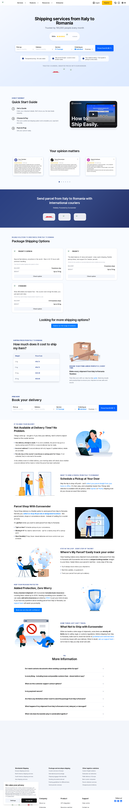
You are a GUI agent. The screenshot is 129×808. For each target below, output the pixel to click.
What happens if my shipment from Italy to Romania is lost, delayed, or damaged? (55, 706)
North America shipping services (24, 773)
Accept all (29, 800)
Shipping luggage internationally (57, 776)
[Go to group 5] (67, 181)
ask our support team (105, 639)
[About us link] (119, 3)
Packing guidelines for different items (59, 782)
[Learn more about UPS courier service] (64, 217)
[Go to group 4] (65, 181)
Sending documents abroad (56, 779)
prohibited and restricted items (103, 636)
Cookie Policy (10, 796)
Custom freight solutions (89, 771)
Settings (13, 800)
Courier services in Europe (56, 771)
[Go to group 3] (63, 181)
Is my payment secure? (34, 691)
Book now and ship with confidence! (28, 610)
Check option (37, 276)
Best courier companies (88, 779)
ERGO (48, 598)
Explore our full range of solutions (64, 325)
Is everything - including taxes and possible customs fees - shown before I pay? (55, 676)
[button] (64, 48)
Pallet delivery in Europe (89, 776)
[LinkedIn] (120, 801)
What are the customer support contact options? (43, 684)
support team (18, 603)
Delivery (38, 47)
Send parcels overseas (55, 785)
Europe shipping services (22, 771)
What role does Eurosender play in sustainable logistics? (46, 714)
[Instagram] (117, 801)
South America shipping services (24, 776)
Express (93, 488)
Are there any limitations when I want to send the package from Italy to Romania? (55, 699)
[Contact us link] (115, 3)
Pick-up (18, 47)
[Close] (33, 49)
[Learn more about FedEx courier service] (80, 217)
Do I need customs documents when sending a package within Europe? (51, 668)
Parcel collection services (89, 782)
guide (95, 378)
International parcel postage (56, 773)
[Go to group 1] (59, 181)
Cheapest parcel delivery (89, 785)
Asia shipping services (21, 779)
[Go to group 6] (69, 181)
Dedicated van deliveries (89, 773)
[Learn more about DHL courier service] (49, 217)
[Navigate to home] (8, 2)
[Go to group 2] (61, 181)
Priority (100, 488)
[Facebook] (114, 801)
